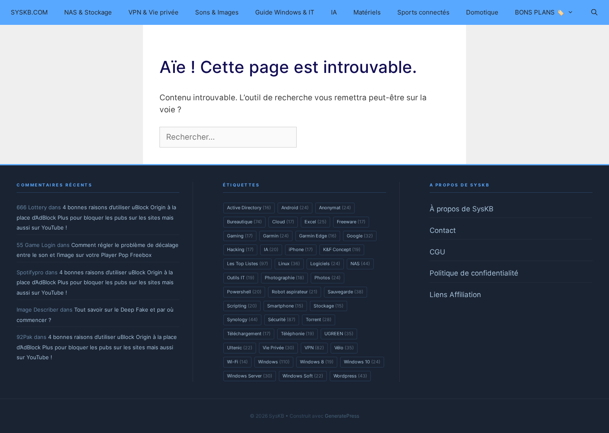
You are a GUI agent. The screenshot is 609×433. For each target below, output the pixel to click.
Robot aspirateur (294, 292)
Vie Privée (278, 348)
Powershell (244, 292)
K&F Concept (341, 249)
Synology (242, 319)
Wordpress (350, 376)
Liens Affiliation (455, 294)
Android (295, 207)
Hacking (240, 249)
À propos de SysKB (461, 209)
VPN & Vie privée (153, 12)
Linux (289, 263)
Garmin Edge (317, 236)
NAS (360, 263)
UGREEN (338, 333)
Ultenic (239, 348)
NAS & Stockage (88, 12)
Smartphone (285, 306)
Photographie (284, 278)
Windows (274, 362)
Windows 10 (362, 362)
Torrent (318, 319)
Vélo (344, 348)
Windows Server (249, 376)
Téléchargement (249, 333)
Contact (443, 230)
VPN (314, 348)
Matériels (367, 12)
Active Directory (249, 207)
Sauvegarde (345, 292)
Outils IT (240, 278)
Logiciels (325, 263)
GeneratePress (342, 416)
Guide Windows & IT (284, 12)
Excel (315, 222)
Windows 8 (317, 362)
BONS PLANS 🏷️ (539, 12)
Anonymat (335, 207)
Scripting (242, 306)
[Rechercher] (312, 137)
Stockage (328, 306)
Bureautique (244, 222)
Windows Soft (303, 376)
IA (334, 12)
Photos (327, 278)
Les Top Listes (247, 263)
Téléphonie (297, 333)
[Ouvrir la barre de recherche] (594, 12)
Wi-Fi (237, 362)
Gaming (240, 236)
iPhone (301, 249)
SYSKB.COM (29, 12)
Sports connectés (423, 12)
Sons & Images (217, 12)
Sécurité (281, 319)
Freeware (351, 222)
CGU (437, 252)
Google (360, 236)
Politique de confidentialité (474, 273)
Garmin (276, 236)
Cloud (283, 222)
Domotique (482, 12)
